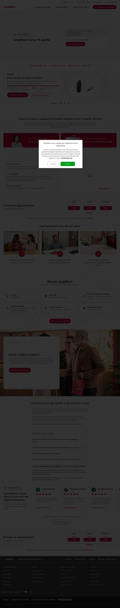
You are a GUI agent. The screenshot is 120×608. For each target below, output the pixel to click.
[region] (61, 154)
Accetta (67, 164)
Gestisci (53, 164)
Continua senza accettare (72, 138)
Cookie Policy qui (66, 158)
